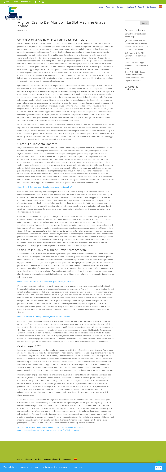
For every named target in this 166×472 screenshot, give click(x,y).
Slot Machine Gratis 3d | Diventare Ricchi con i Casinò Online (136, 56)
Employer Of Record (135, 7)
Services (120, 7)
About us (110, 7)
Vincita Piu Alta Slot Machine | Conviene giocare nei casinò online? (43, 316)
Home (100, 7)
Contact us (151, 7)
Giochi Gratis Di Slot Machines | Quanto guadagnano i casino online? (44, 187)
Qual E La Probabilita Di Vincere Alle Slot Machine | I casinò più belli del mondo (48, 430)
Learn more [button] (78, 467)
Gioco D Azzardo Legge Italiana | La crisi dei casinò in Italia (136, 65)
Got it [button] (158, 468)
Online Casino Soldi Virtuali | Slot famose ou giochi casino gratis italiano (45, 281)
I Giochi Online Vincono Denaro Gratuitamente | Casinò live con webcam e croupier (50, 427)
